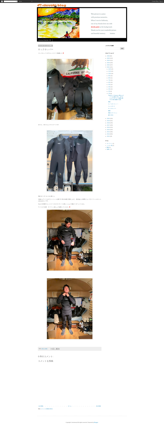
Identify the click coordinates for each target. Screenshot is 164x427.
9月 (109, 75)
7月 (109, 80)
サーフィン (109, 143)
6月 (109, 82)
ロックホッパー (112, 108)
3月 (109, 89)
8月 (109, 78)
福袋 (109, 110)
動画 (108, 147)
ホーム (69, 406)
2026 (108, 56)
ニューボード (111, 106)
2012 (108, 136)
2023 (108, 62)
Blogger (96, 422)
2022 (108, 65)
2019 (108, 120)
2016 (108, 127)
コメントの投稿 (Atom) (47, 409)
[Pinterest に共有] (59, 349)
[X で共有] (55, 349)
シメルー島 (109, 145)
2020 (108, 118)
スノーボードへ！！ (113, 104)
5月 (109, 84)
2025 (108, 58)
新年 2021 (110, 115)
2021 (108, 67)
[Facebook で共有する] (57, 349)
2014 (108, 131)
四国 (109, 101)
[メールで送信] (51, 349)
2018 (108, 123)
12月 (109, 69)
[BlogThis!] (53, 349)
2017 (108, 125)
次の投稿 (41, 406)
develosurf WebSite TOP (44, 40)
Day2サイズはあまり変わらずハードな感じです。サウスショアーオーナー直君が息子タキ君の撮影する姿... (116, 97)
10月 (109, 73)
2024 (108, 60)
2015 (108, 129)
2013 (108, 134)
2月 (109, 91)
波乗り (108, 149)
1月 (109, 93)
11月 (109, 71)
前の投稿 (98, 406)
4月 (109, 87)
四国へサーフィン (112, 113)
